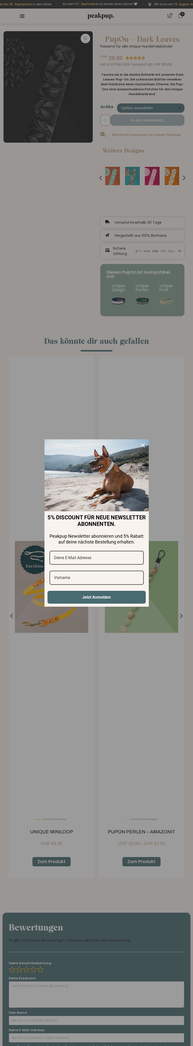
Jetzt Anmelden (96, 597)
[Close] (143, 445)
